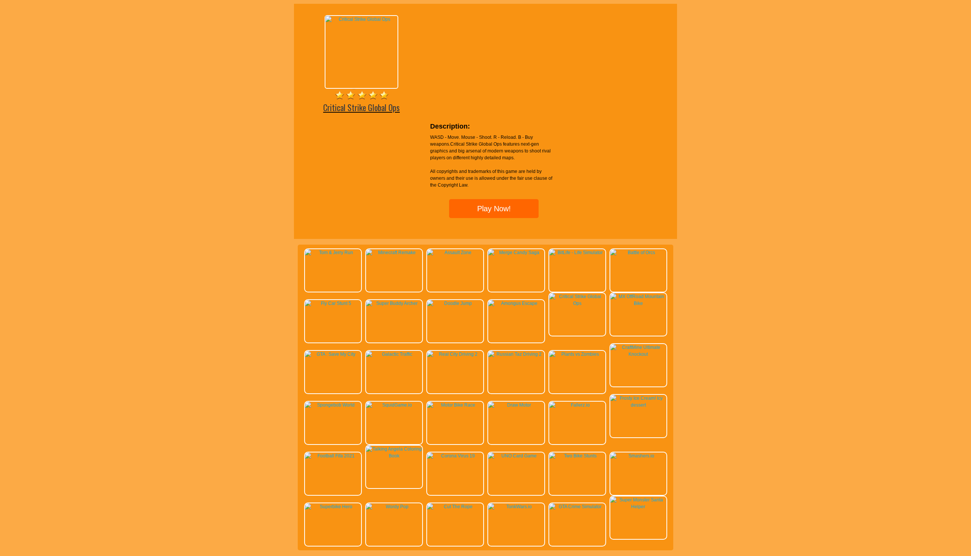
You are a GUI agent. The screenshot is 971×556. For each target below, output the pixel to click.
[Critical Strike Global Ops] (577, 314)
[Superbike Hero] (333, 525)
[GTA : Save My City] (333, 372)
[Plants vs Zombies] (577, 372)
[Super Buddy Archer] (394, 321)
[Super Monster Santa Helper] (638, 518)
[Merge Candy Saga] (516, 270)
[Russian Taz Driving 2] (516, 372)
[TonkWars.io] (516, 525)
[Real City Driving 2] (455, 372)
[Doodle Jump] (455, 321)
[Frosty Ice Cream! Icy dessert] (638, 416)
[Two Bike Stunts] (577, 474)
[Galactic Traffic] (394, 372)
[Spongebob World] (333, 423)
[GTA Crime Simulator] (577, 525)
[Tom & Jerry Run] (333, 270)
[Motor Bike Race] (455, 423)
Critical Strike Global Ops (361, 107)
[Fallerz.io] (577, 423)
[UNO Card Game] (516, 474)
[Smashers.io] (638, 474)
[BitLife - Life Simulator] (577, 270)
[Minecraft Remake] (394, 270)
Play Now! (494, 208)
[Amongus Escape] (516, 321)
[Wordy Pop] (394, 525)
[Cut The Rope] (455, 525)
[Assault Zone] (455, 270)
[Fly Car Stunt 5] (333, 321)
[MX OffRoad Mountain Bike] (638, 314)
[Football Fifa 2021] (333, 474)
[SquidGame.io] (394, 423)
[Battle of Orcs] (638, 270)
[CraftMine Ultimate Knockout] (638, 365)
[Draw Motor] (516, 423)
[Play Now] (361, 52)
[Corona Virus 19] (455, 474)
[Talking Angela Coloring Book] (394, 467)
